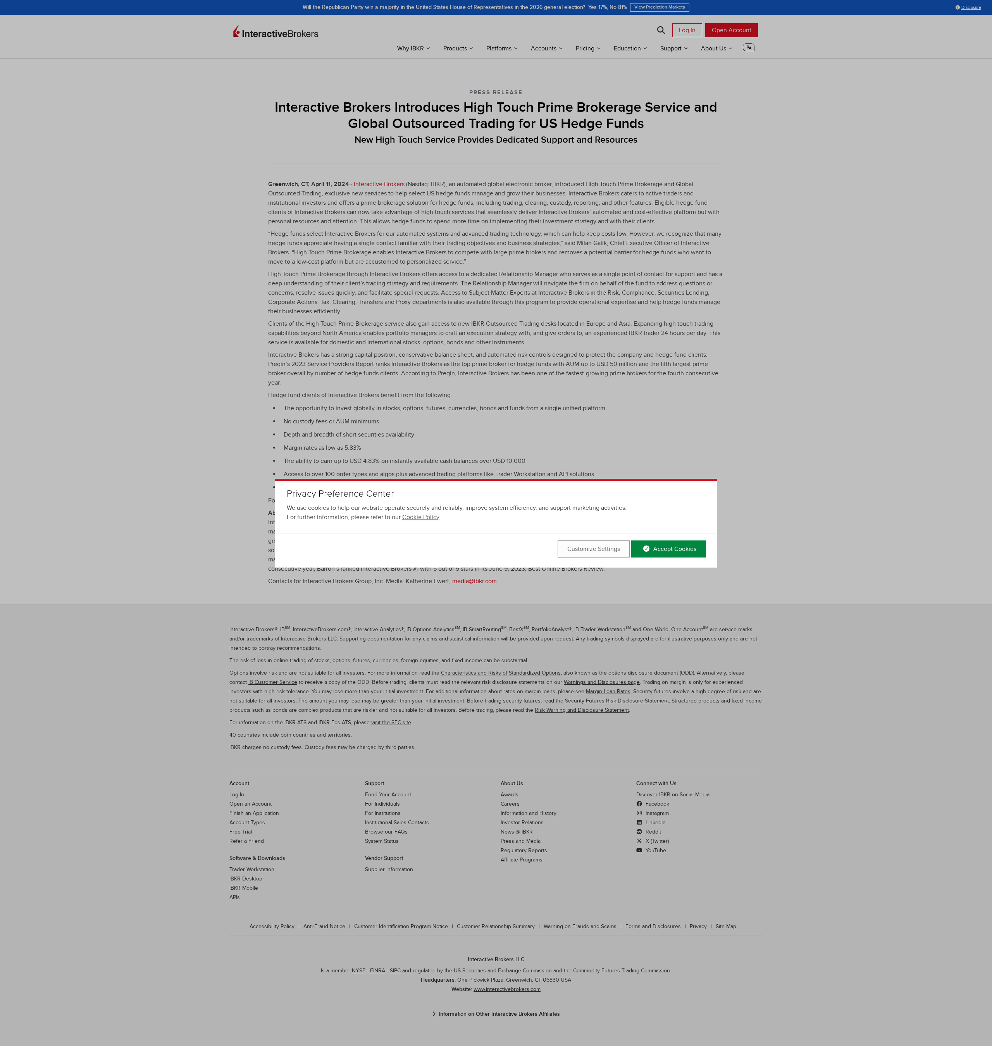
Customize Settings (593, 549)
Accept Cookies (674, 549)
